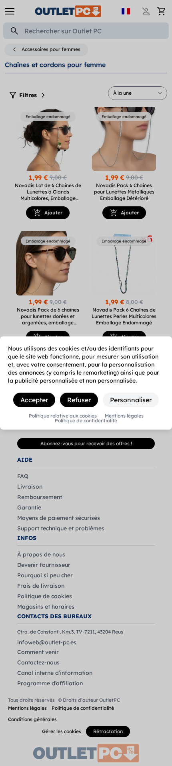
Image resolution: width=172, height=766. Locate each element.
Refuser (79, 400)
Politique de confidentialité (86, 420)
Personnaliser (131, 400)
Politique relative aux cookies (63, 416)
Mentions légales (124, 416)
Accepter (34, 400)
